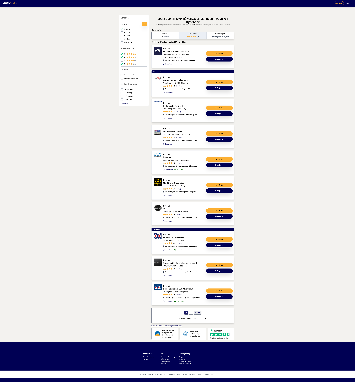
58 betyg (179, 137)
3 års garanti (165, 359)
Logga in (349, 3)
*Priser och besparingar (168, 357)
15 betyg (179, 86)
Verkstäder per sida (185, 319)
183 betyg (179, 214)
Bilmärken (164, 363)
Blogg (181, 357)
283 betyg (179, 295)
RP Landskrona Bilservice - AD (176, 51)
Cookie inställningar (189, 374)
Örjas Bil (167, 157)
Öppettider (169, 64)
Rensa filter (125, 103)
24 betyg (179, 269)
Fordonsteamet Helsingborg (176, 80)
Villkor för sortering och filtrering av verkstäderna (166, 326)
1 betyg (178, 112)
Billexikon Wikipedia (185, 361)
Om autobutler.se (148, 357)
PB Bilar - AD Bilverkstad (174, 237)
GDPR (212, 374)
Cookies (206, 374)
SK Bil (165, 208)
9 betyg (178, 189)
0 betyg (179, 57)
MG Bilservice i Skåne (172, 131)
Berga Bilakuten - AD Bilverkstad (178, 289)
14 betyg (179, 163)
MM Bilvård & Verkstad (173, 183)
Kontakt (145, 359)
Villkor (200, 374)
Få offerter (338, 3)
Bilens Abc (182, 359)
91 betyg (179, 243)
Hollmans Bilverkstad (173, 106)
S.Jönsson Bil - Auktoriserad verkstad (180, 263)
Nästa (197, 313)
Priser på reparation (185, 363)
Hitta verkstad (165, 361)
